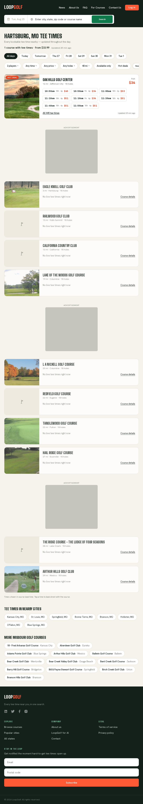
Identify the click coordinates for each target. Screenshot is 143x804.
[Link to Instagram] (26, 711)
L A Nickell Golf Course (58, 364)
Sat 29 (81, 56)
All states (9, 738)
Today (24, 56)
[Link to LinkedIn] (5, 711)
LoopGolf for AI (60, 732)
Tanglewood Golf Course (60, 423)
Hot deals (123, 65)
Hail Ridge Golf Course (58, 453)
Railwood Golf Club (56, 216)
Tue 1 (121, 56)
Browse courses (13, 727)
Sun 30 (94, 56)
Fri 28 (69, 56)
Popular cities (11, 732)
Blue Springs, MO (36, 625)
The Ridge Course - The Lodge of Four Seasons (74, 542)
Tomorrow (40, 56)
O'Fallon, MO (13, 625)
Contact (55, 738)
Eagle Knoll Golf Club (58, 187)
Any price (50, 65)
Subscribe (71, 782)
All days (11, 56)
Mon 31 (108, 56)
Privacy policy (106, 732)
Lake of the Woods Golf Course (64, 275)
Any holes (69, 65)
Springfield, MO (59, 616)
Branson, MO (106, 616)
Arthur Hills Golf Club (58, 572)
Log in (132, 7)
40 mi (85, 65)
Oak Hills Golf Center (57, 80)
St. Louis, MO (38, 616)
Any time (31, 65)
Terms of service (108, 727)
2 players (12, 65)
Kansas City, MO (15, 616)
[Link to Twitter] (13, 711)
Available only (104, 65)
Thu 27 (55, 56)
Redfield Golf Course (57, 394)
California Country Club (60, 246)
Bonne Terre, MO (84, 616)
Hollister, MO (127, 616)
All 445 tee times (51, 113)
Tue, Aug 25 (18, 19)
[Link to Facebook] (19, 711)
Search (102, 19)
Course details (128, 196)
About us (56, 727)
